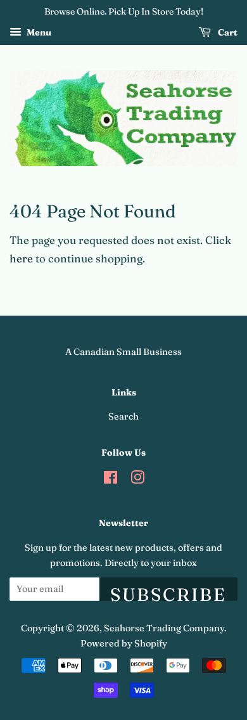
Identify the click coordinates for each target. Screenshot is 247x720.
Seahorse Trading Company (164, 628)
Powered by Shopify (123, 643)
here (21, 258)
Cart (227, 32)
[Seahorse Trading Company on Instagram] (137, 479)
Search (123, 416)
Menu (38, 32)
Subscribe (168, 592)
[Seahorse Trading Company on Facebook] (110, 479)
